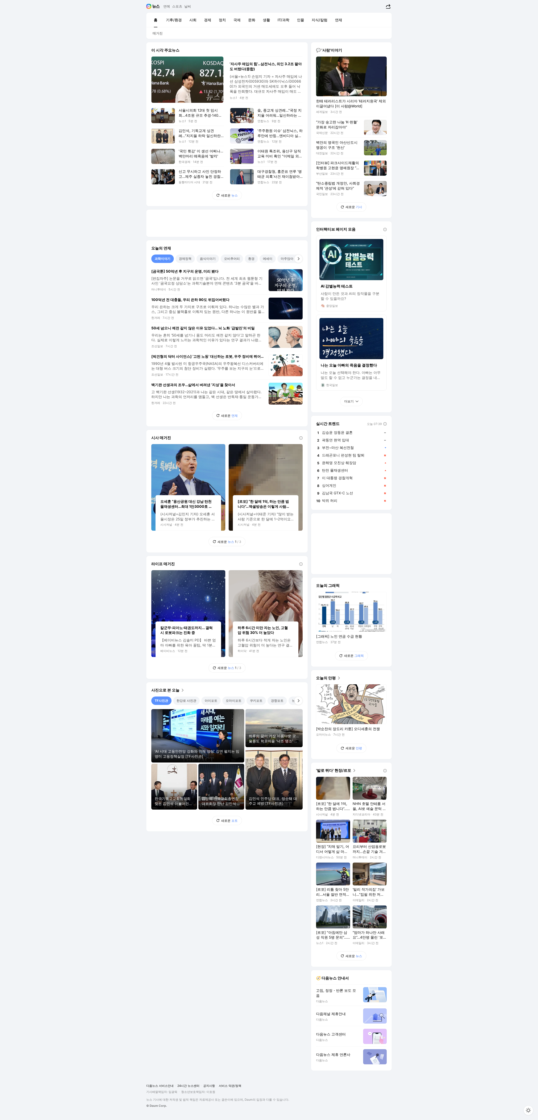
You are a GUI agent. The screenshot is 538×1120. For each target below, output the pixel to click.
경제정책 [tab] (185, 259)
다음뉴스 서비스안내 (160, 1085)
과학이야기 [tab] (162, 259)
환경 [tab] (251, 259)
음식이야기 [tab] (208, 259)
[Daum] (149, 6)
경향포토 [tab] (277, 701)
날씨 (187, 6)
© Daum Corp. (156, 1105)
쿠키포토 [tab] (256, 701)
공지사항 (209, 1085)
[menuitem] (155, 20)
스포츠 (177, 6)
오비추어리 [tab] (232, 259)
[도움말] (301, 438)
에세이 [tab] (267, 259)
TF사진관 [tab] (161, 701)
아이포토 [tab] (211, 701)
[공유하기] (388, 6)
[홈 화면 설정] (528, 1110)
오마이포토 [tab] (233, 701)
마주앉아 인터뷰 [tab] (292, 259)
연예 (166, 6)
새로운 (229, 195)
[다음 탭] (298, 259)
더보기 (349, 401)
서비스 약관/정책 (230, 1085)
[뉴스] (156, 6)
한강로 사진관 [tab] (186, 701)
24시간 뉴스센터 (188, 1085)
